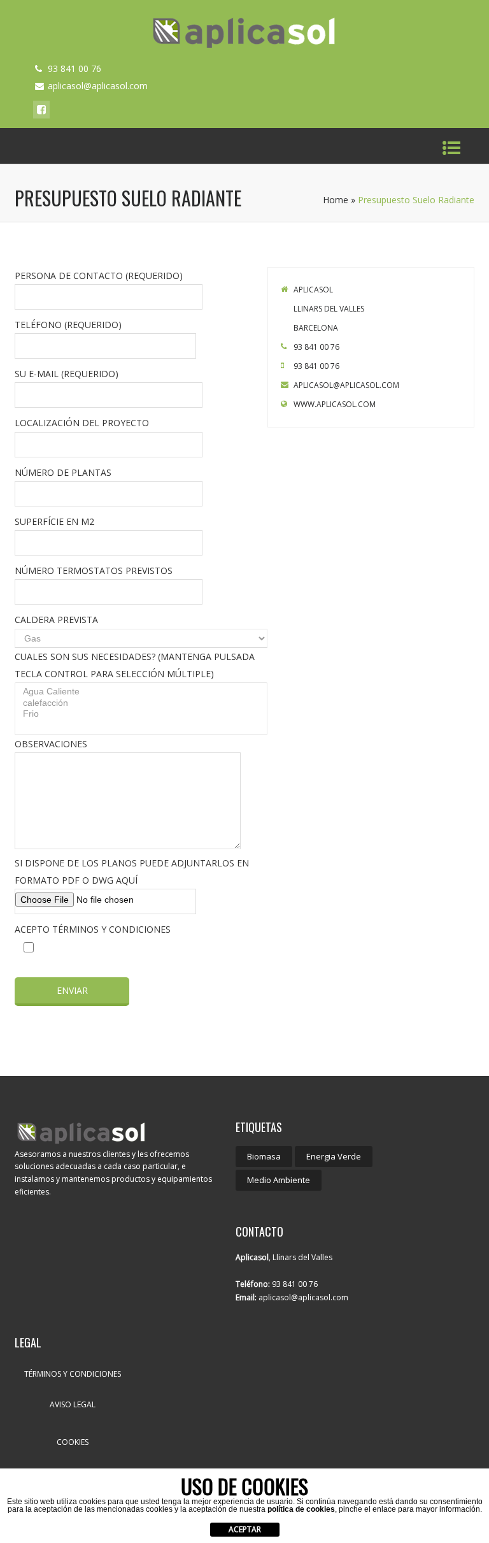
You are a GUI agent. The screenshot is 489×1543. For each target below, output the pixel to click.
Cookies (73, 1442)
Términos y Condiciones (72, 1373)
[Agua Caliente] (143, 692)
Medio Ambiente (278, 1180)
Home (335, 200)
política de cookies (301, 1509)
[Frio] (143, 714)
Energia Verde (333, 1156)
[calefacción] (143, 703)
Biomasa (264, 1156)
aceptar (245, 1529)
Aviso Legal (73, 1404)
